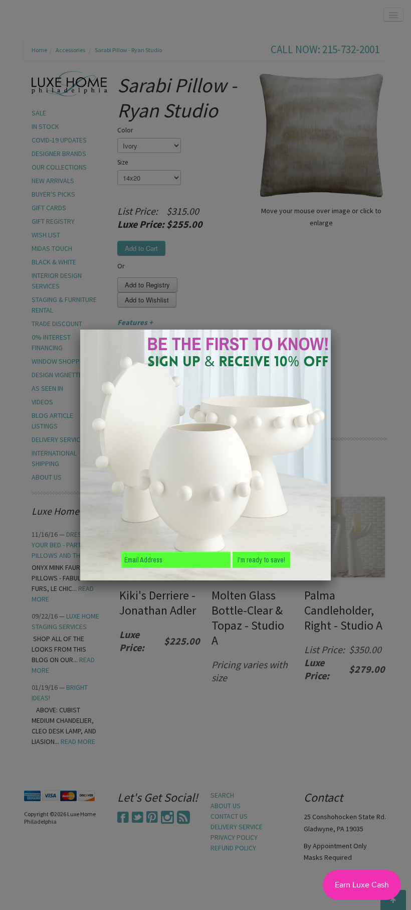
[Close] (331, 330)
